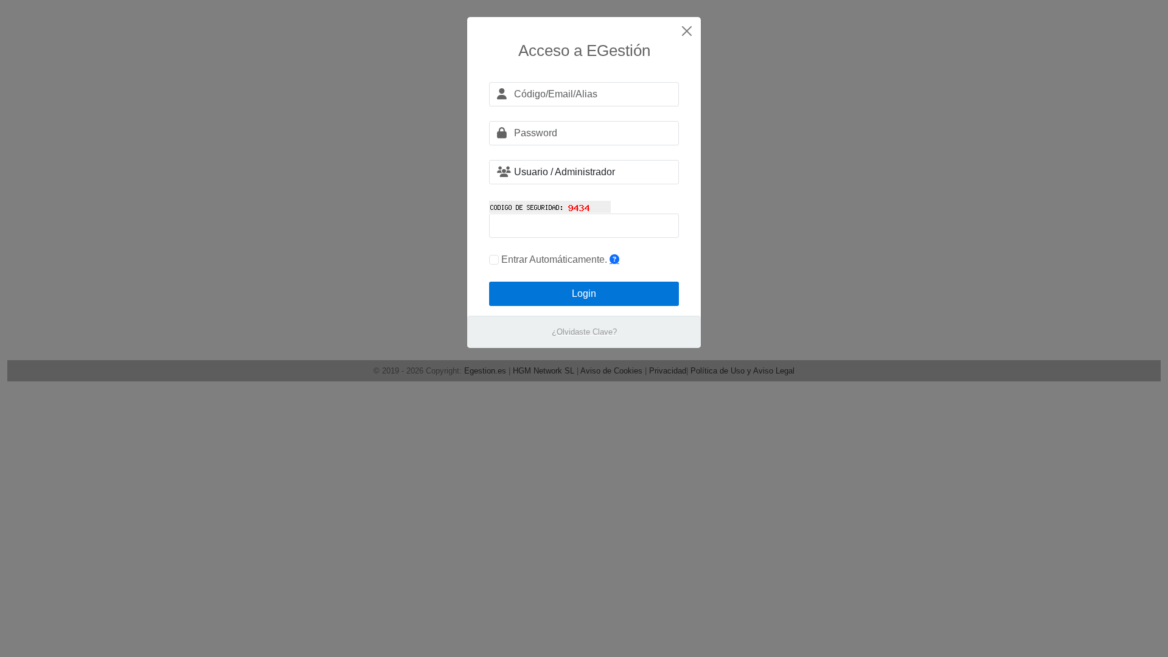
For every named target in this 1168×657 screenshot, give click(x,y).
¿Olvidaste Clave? (584, 331)
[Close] (687, 31)
